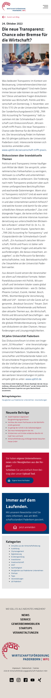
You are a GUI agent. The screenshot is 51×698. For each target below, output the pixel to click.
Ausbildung (15, 548)
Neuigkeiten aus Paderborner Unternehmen (18, 400)
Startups (14, 573)
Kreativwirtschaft (17, 562)
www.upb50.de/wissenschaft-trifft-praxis (24, 149)
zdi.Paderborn (16, 581)
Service (25, 619)
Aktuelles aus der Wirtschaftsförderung (25, 546)
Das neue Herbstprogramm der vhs (20, 430)
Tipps (13, 576)
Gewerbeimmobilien (25, 624)
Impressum (16, 668)
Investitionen (16, 559)
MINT (13, 565)
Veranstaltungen (41, 400)
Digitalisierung (16, 554)
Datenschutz (26, 668)
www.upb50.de (33, 379)
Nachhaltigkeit (16, 568)
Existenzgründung (17, 557)
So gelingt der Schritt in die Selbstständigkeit (24, 428)
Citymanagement (17, 551)
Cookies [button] (36, 668)
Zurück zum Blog (13, 17)
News (25, 615)
